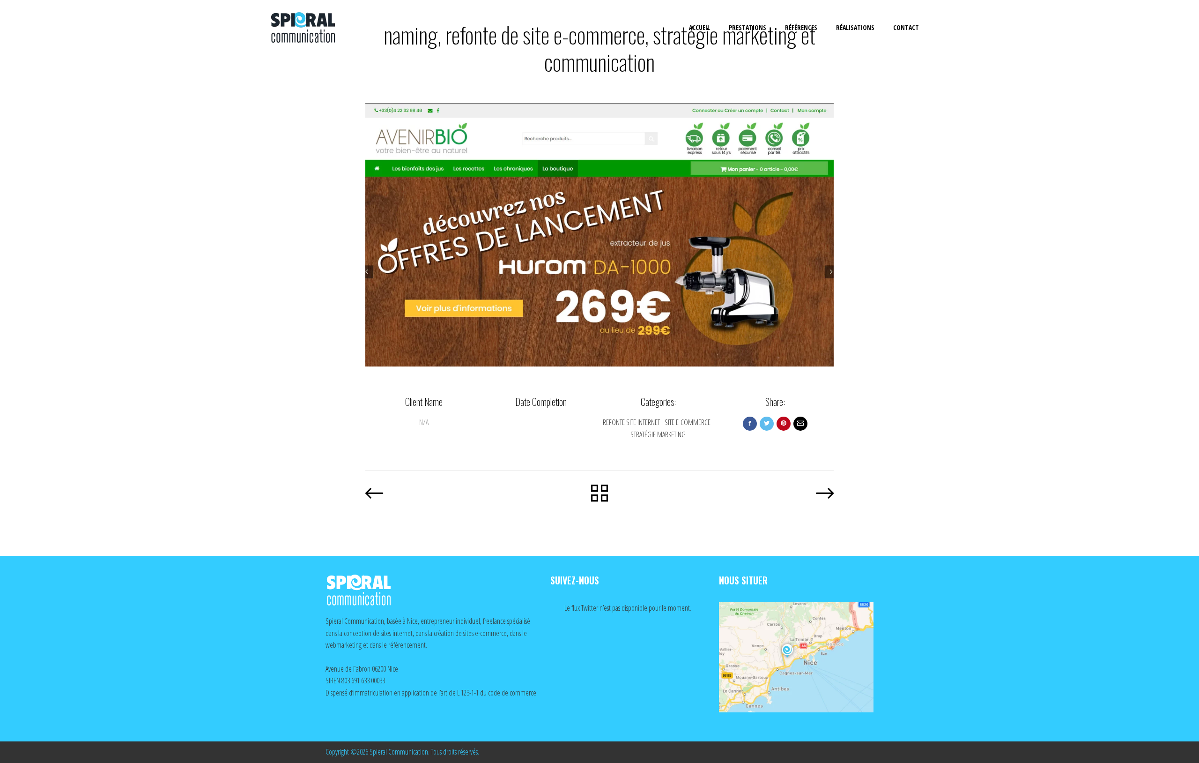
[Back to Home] (599, 494)
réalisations (855, 27)
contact (906, 27)
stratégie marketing (658, 434)
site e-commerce (688, 422)
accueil (699, 27)
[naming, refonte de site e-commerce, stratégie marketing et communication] (599, 235)
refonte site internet (631, 422)
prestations (747, 27)
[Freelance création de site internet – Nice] (311, 28)
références (801, 27)
